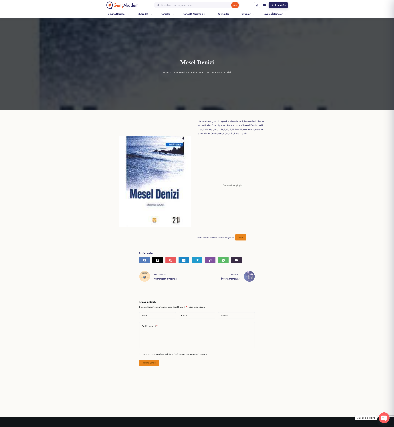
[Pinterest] (170, 260)
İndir (240, 237)
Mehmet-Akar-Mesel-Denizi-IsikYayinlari (215, 237)
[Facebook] (144, 260)
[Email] (236, 260)
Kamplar (165, 14)
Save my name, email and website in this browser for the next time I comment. (175, 354)
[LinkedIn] (184, 260)
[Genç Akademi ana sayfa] (123, 5)
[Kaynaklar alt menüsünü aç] (232, 14)
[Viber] (210, 260)
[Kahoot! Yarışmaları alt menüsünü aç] (208, 14)
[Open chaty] (384, 417)
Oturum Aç (280, 5)
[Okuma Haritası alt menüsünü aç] (128, 14)
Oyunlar (246, 14)
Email (185, 315)
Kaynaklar (223, 14)
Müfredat (143, 14)
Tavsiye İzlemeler (273, 14)
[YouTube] (264, 5)
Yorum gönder (149, 362)
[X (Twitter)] (157, 260)
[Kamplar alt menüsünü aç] (173, 14)
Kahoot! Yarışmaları (194, 14)
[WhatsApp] (223, 260)
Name (145, 315)
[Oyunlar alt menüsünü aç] (253, 14)
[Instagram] (257, 5)
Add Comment (150, 326)
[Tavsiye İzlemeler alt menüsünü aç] (285, 14)
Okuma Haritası (116, 14)
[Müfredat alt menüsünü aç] (151, 14)
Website (224, 315)
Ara (235, 5)
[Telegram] (197, 260)
